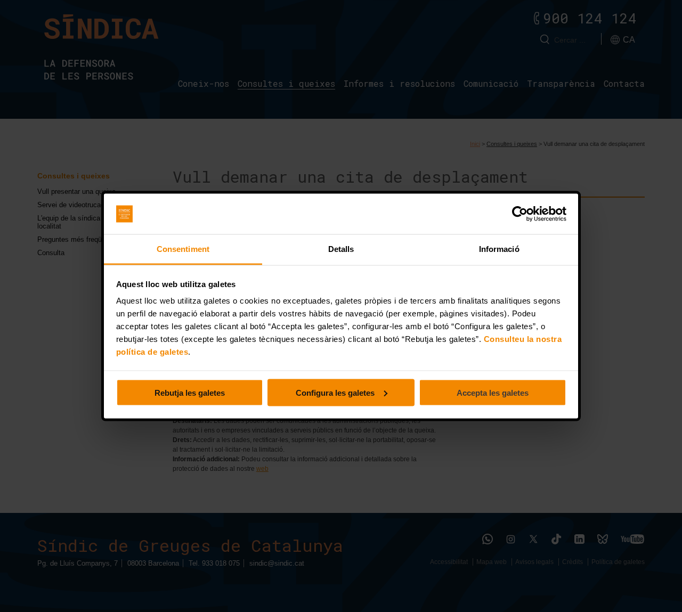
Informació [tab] (499, 249)
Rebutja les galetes (190, 392)
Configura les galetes (335, 392)
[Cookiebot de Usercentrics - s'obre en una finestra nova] (519, 214)
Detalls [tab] (341, 249)
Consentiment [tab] (183, 249)
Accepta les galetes (493, 392)
